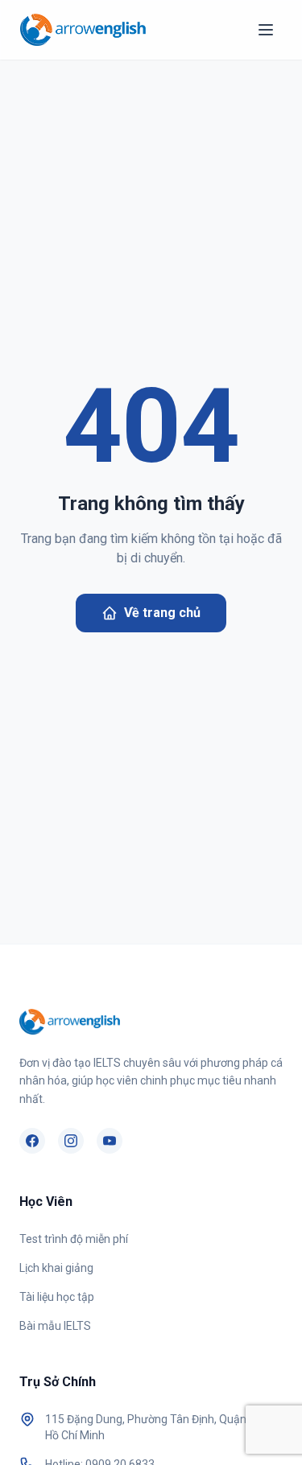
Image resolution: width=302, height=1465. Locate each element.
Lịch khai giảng (56, 1267)
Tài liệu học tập (56, 1296)
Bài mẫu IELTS (55, 1325)
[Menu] (266, 30)
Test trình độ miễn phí (73, 1238)
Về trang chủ (162, 612)
